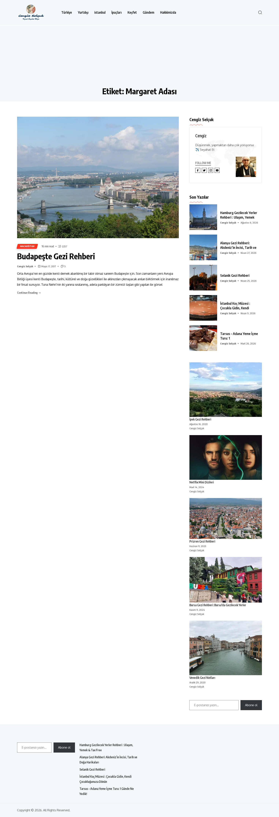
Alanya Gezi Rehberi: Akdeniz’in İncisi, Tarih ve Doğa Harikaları (108, 759)
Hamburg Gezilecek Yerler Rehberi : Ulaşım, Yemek (238, 214)
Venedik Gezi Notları (202, 678)
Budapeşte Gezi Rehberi (56, 256)
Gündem (148, 12)
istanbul (100, 12)
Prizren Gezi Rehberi (202, 541)
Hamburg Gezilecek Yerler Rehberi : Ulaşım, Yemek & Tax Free (106, 747)
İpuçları (116, 12)
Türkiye (66, 12)
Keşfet (132, 12)
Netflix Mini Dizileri (201, 482)
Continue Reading (27, 292)
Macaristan (27, 246)
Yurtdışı (83, 12)
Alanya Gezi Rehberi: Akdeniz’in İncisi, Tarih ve (238, 245)
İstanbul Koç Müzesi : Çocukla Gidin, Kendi (235, 305)
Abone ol (251, 705)
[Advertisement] (139, 57)
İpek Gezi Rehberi (200, 419)
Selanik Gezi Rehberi (234, 275)
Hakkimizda (168, 12)
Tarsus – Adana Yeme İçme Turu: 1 (239, 335)
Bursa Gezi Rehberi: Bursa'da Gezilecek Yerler (217, 605)
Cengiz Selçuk (25, 266)
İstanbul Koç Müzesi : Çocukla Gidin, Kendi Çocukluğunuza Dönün (106, 779)
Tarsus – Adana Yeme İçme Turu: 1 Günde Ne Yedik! (107, 791)
